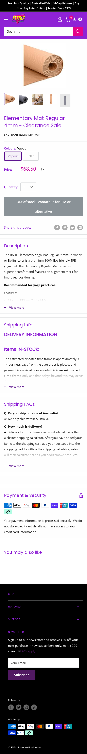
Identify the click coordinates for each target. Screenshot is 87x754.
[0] (67, 19)
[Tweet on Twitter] (72, 227)
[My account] (60, 19)
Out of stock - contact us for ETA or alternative (44, 207)
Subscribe (21, 675)
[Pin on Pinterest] (65, 227)
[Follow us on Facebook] (11, 707)
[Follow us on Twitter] (18, 707)
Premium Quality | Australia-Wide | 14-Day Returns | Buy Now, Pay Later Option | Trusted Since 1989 (43, 5)
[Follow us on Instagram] (26, 707)
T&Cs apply (27, 651)
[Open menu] (6, 19)
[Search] (78, 31)
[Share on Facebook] (57, 227)
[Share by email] (80, 227)
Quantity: (11, 187)
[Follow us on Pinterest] (34, 707)
